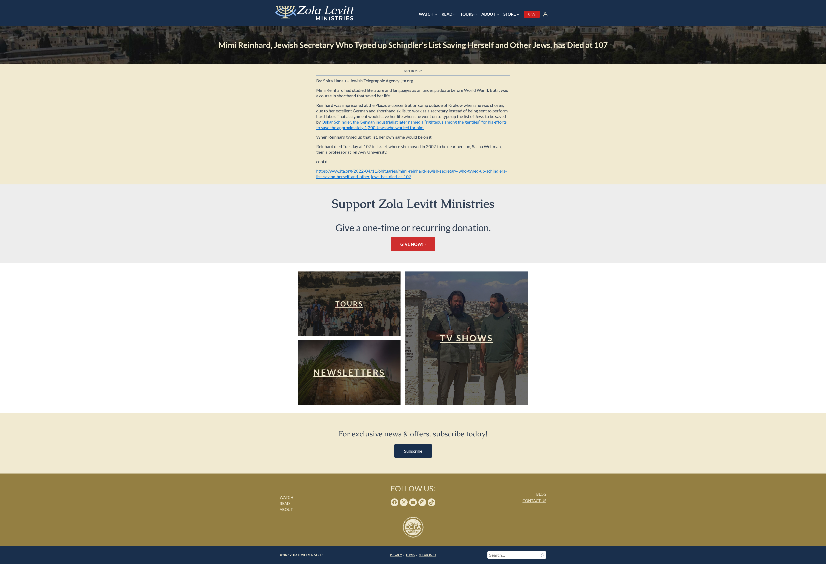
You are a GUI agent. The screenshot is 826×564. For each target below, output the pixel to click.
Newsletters (349, 372)
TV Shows (466, 338)
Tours (349, 304)
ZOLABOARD (427, 555)
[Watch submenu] (436, 14)
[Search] (542, 555)
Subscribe (413, 451)
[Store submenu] (518, 14)
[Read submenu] (454, 14)
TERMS (410, 555)
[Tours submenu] (475, 14)
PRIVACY (396, 555)
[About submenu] (497, 14)
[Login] (545, 14)
